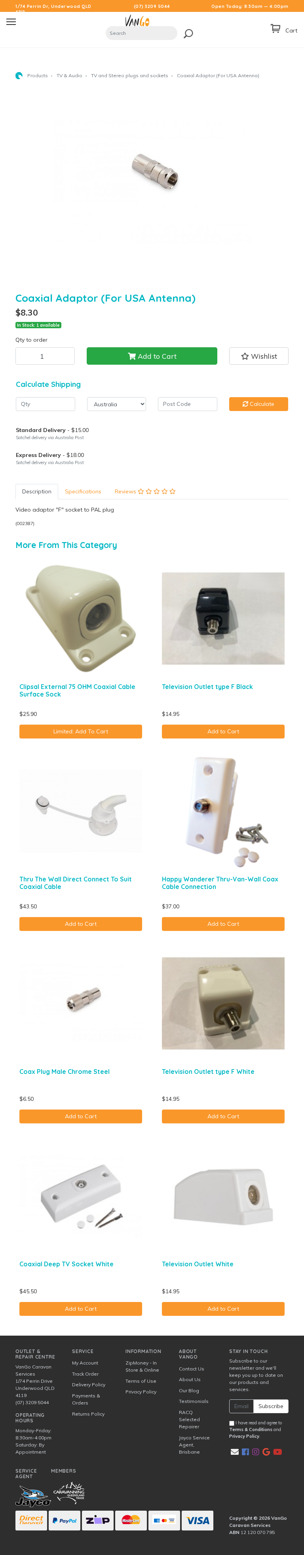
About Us (190, 1379)
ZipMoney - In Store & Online (142, 1366)
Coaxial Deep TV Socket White (66, 1264)
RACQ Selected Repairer (189, 1419)
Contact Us (191, 1369)
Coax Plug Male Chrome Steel (64, 1071)
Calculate (261, 403)
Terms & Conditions (250, 1429)
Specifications (83, 491)
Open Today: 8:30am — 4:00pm (250, 6)
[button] (259, 356)
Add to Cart (156, 356)
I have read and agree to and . (255, 1429)
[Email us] (235, 1452)
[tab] (36, 491)
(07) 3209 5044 (152, 6)
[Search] (186, 32)
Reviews (126, 491)
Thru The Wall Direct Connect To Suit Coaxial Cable (75, 883)
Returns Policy (88, 1414)
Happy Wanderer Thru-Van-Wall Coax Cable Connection (220, 883)
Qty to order (31, 339)
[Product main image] (152, 185)
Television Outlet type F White (208, 1071)
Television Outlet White (198, 1264)
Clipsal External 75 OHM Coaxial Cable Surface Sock (77, 690)
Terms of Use (140, 1381)
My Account (85, 1363)
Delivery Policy (88, 1385)
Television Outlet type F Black (207, 687)
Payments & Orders (86, 1399)
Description (36, 491)
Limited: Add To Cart (80, 731)
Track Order (85, 1374)
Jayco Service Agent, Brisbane (194, 1445)
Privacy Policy (140, 1392)
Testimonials (194, 1401)
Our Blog (189, 1390)
